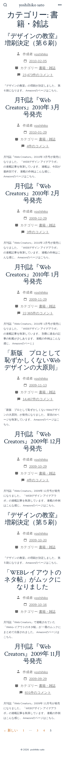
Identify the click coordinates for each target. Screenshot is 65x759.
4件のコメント (38, 146)
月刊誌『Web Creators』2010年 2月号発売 (32, 193)
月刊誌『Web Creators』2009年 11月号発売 (32, 654)
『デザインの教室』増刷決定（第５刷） (32, 519)
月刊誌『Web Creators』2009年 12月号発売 (32, 441)
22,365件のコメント (38, 313)
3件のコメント (38, 232)
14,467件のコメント (38, 399)
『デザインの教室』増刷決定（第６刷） (32, 40)
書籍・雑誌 (47, 68)
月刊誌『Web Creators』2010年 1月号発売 (32, 274)
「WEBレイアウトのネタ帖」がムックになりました (32, 580)
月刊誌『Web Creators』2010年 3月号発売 (32, 107)
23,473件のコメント (38, 75)
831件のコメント (38, 692)
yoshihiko (41, 54)
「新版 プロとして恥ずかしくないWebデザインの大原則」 (32, 360)
